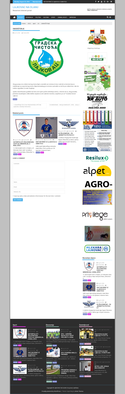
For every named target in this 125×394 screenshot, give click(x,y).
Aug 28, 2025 (65, 348)
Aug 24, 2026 (17, 140)
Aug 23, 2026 (40, 139)
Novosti (20, 17)
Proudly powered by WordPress (51, 391)
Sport (53, 17)
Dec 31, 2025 (65, 329)
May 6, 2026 (99, 362)
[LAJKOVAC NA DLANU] (14, 17)
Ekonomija (29, 17)
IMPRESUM (73, 17)
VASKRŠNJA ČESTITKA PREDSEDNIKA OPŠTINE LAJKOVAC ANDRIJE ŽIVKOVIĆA (27, 105)
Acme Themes (79, 391)
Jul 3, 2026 (98, 329)
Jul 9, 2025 (64, 365)
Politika (38, 17)
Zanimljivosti (62, 17)
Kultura (46, 17)
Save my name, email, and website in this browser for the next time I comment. (37, 196)
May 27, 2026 (99, 347)
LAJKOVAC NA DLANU (25, 7)
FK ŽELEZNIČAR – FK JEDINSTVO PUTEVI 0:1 (56, 1)
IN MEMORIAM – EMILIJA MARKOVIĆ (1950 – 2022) (64, 105)
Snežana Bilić (26, 33)
